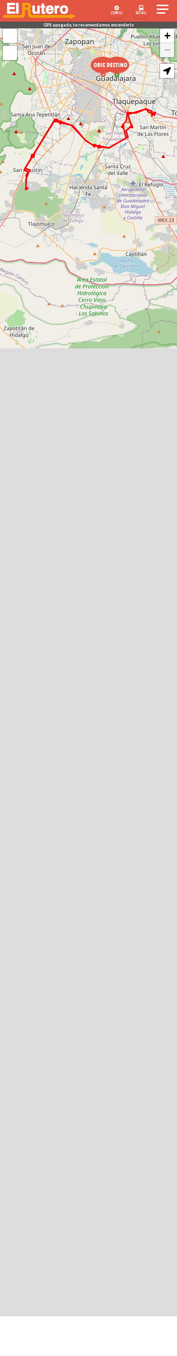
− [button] (167, 50)
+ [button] (167, 36)
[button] (167, 71)
